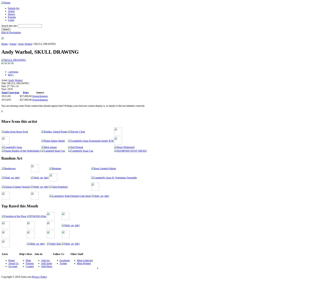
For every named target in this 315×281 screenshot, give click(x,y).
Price (26, 92)
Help (28, 260)
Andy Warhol (25, 44)
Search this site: (9, 25)
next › (11, 74)
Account (12, 266)
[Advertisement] (61, 114)
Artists (11, 11)
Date (4, 92)
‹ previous (13, 71)
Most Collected (85, 260)
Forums (12, 17)
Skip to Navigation (11, 32)
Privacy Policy (39, 276)
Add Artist (46, 263)
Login (11, 20)
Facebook (65, 260)
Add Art (45, 260)
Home (4, 44)
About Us (13, 263)
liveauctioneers (40, 96)
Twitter (63, 263)
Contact (30, 266)
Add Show (46, 266)
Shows (11, 14)
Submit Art (13, 8)
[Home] (5, 2)
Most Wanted (84, 263)
